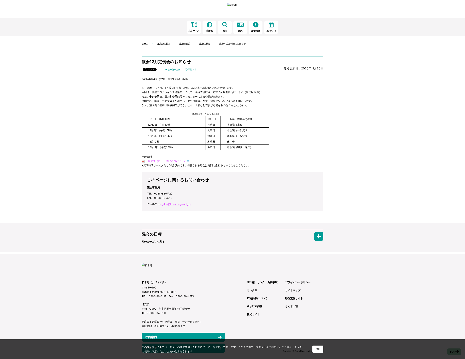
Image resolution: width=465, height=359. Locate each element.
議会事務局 (184, 43)
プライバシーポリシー (298, 282)
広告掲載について (257, 298)
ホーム (145, 43)
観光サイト (253, 314)
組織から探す (163, 43)
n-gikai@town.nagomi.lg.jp (175, 204)
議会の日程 (204, 43)
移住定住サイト (294, 298)
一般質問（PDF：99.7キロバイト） (166, 161)
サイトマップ (292, 290)
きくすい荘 (291, 306)
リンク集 (252, 290)
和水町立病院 (254, 306)
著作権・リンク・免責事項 (262, 282)
